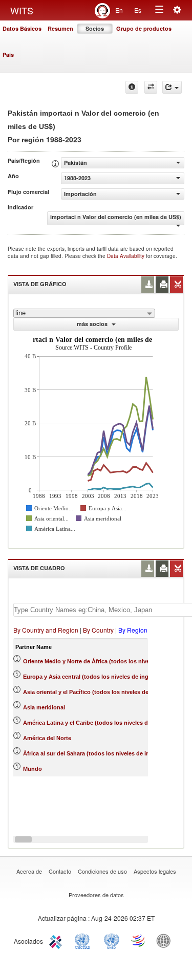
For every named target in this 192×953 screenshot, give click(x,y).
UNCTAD (84, 940)
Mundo (32, 769)
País (8, 54)
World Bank (166, 940)
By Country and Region (45, 629)
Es (137, 10)
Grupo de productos (144, 28)
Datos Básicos (22, 28)
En (119, 10)
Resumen (60, 28)
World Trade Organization (139, 940)
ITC (57, 940)
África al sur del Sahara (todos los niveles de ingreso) (95, 753)
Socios (95, 28)
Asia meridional (44, 707)
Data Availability (126, 255)
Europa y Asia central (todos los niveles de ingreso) (92, 677)
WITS (21, 10)
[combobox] (84, 313)
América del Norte (47, 738)
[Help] (131, 87)
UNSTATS (111, 940)
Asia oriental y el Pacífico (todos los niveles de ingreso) (98, 692)
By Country (98, 629)
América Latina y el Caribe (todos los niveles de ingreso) (99, 723)
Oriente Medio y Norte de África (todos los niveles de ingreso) (106, 661)
